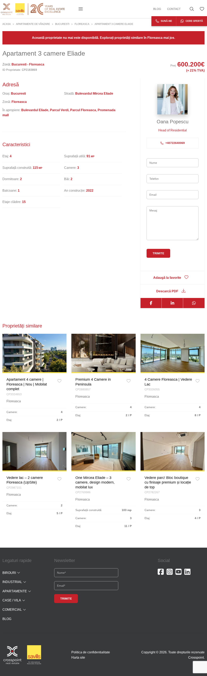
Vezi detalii (34, 353)
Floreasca (82, 24)
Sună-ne (166, 21)
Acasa (6, 24)
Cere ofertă (194, 21)
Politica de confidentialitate (90, 652)
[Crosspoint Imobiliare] (32, 9)
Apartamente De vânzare (33, 24)
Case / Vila (11, 600)
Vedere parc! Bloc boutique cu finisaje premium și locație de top (168, 482)
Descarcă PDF (167, 291)
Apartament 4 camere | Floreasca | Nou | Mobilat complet (26, 384)
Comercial (12, 609)
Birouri (9, 573)
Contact (174, 9)
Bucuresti (62, 24)
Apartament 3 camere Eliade (114, 24)
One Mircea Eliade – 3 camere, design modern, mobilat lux (95, 482)
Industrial (12, 582)
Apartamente (14, 591)
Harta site (78, 657)
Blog (157, 9)
